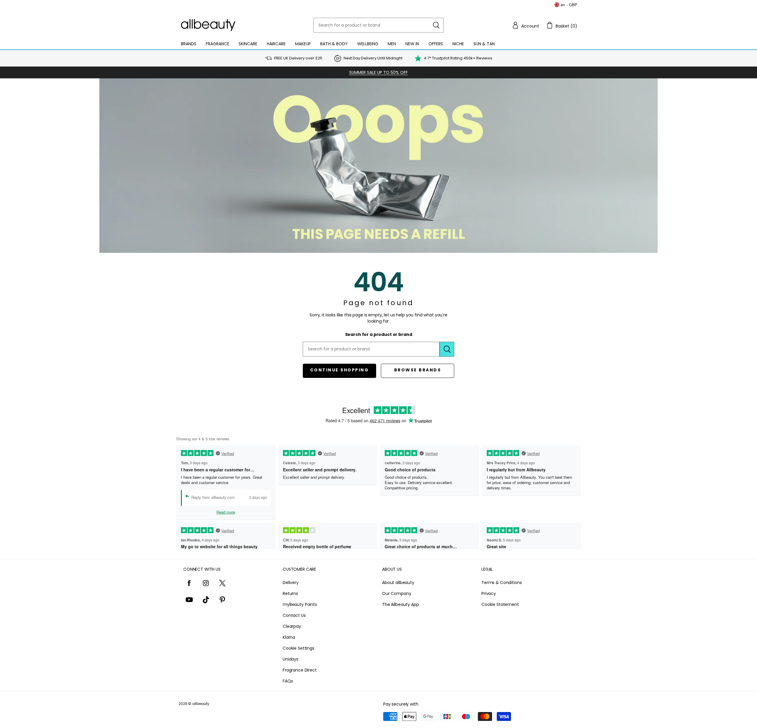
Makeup (303, 44)
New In (412, 44)
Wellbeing (367, 44)
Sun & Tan (484, 44)
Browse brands (417, 370)
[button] (525, 25)
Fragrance (217, 44)
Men (392, 44)
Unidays (290, 659)
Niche (458, 44)
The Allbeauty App (400, 604)
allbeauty (200, 703)
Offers (435, 44)
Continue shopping (339, 370)
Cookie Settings (298, 648)
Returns (290, 593)
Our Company (396, 593)
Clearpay (292, 626)
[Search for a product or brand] (436, 25)
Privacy (488, 593)
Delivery (291, 582)
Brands (188, 44)
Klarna (289, 637)
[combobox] (378, 25)
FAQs (288, 681)
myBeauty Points (300, 604)
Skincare (248, 44)
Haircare (276, 44)
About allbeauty (398, 582)
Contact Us (294, 615)
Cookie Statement (500, 604)
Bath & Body (334, 44)
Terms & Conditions (501, 582)
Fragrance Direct (300, 670)
